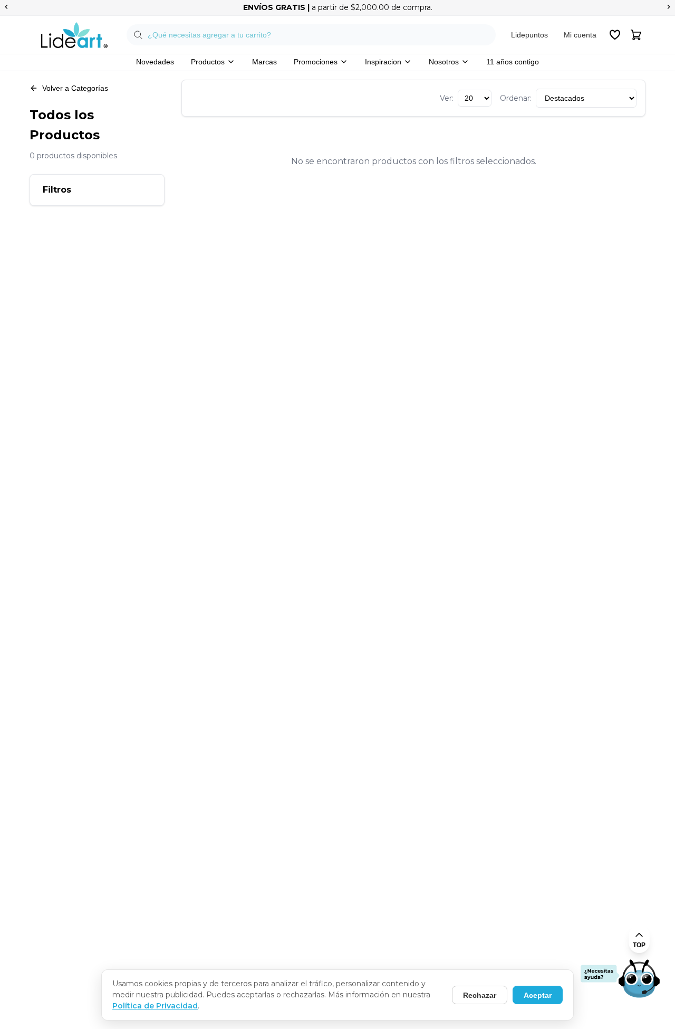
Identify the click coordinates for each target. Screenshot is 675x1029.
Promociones (316, 62)
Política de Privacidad (155, 1006)
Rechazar (479, 995)
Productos (208, 62)
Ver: (447, 98)
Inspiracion (383, 62)
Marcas (264, 62)
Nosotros (444, 62)
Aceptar (538, 995)
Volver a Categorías (75, 88)
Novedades (155, 62)
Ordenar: (516, 98)
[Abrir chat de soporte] (620, 979)
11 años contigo (512, 62)
